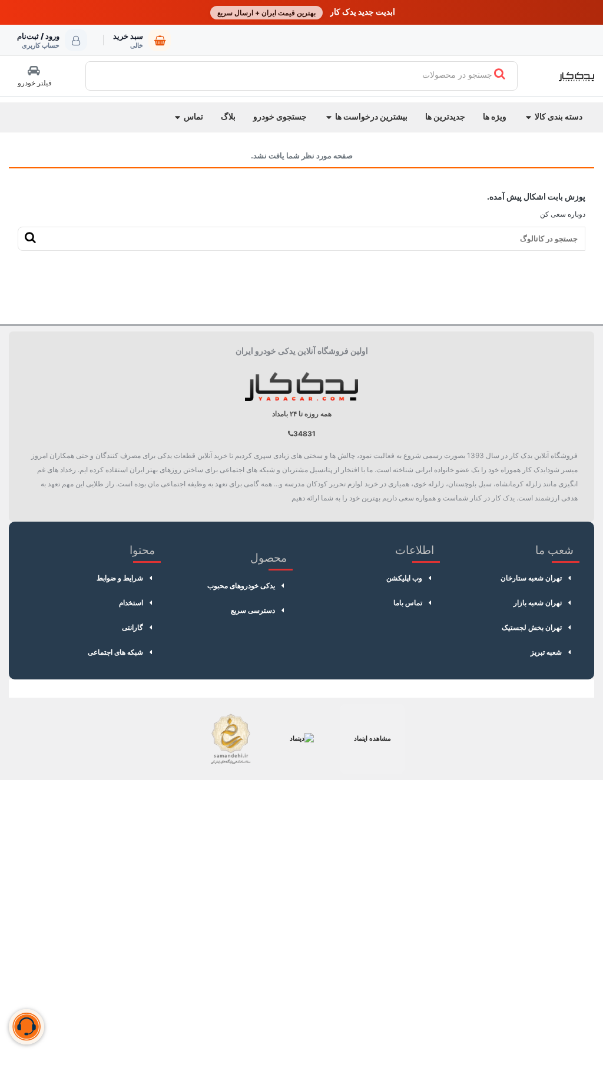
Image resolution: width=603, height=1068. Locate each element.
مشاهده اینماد (372, 738)
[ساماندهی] (230, 739)
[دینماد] (301, 739)
